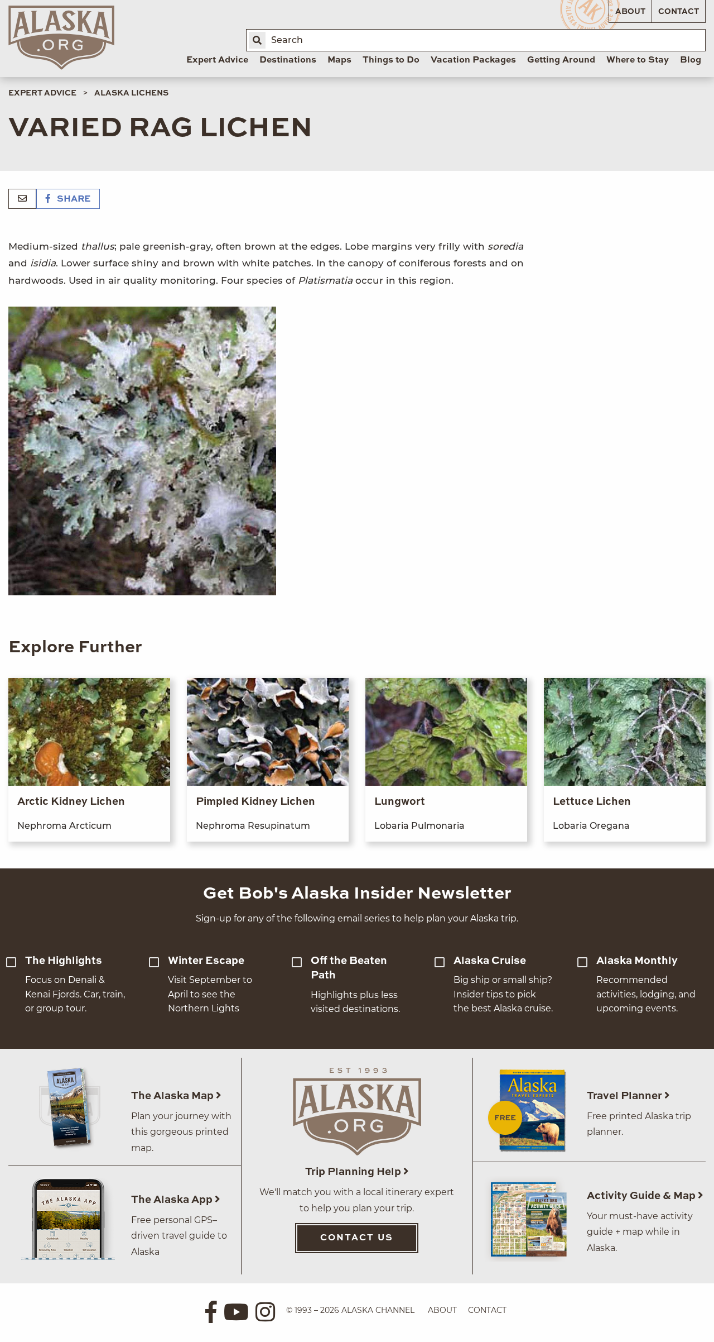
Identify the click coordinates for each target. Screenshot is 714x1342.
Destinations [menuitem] (287, 60)
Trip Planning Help (354, 1172)
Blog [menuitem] (690, 60)
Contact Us (356, 1238)
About (630, 12)
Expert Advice (42, 93)
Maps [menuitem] (339, 60)
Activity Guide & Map (642, 1196)
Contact (678, 12)
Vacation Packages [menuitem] (473, 60)
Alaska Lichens (131, 93)
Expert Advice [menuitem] (217, 60)
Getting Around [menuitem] (561, 60)
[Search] (257, 40)
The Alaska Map (173, 1096)
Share (72, 199)
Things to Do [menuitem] (391, 60)
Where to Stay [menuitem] (637, 60)
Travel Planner (625, 1096)
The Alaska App (173, 1200)
